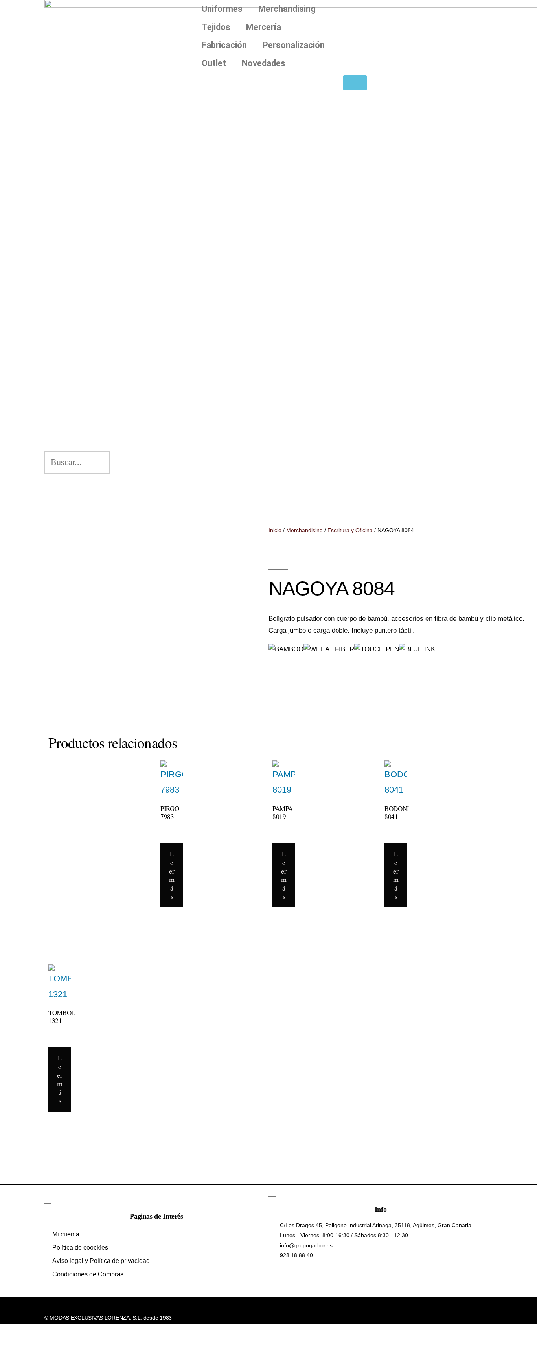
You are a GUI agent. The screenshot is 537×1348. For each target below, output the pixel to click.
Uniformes (222, 9)
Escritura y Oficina (350, 530)
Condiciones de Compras (87, 1274)
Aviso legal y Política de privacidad (101, 1261)
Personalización (294, 45)
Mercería (263, 27)
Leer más (172, 875)
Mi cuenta (65, 1234)
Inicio (274, 530)
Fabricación (224, 45)
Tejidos (216, 27)
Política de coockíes (80, 1247)
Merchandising (287, 9)
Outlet (214, 63)
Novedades (263, 63)
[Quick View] (177, 835)
